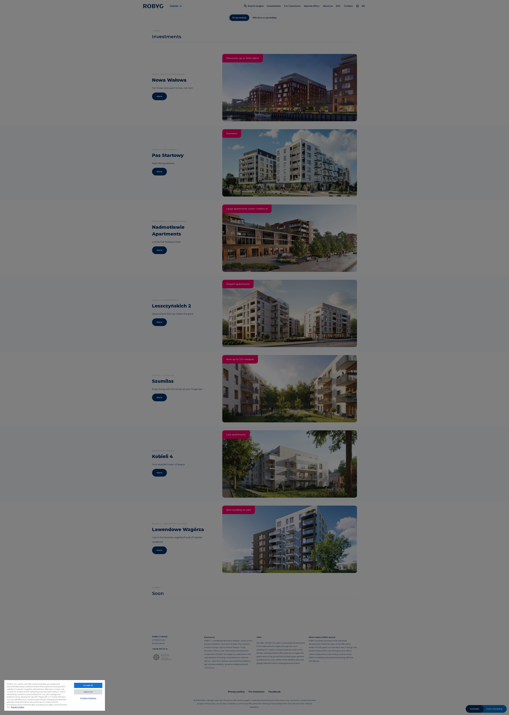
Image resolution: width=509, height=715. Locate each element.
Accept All (88, 685)
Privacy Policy (17, 707)
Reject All (88, 692)
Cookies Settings (88, 698)
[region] (54, 695)
